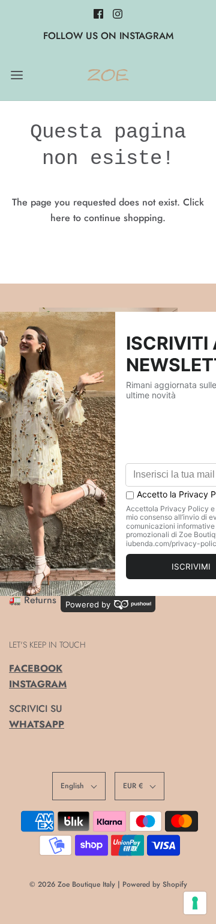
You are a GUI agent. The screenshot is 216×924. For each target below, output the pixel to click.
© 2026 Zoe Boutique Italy (72, 884)
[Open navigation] (16, 74)
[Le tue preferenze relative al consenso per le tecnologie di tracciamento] (195, 903)
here (60, 218)
